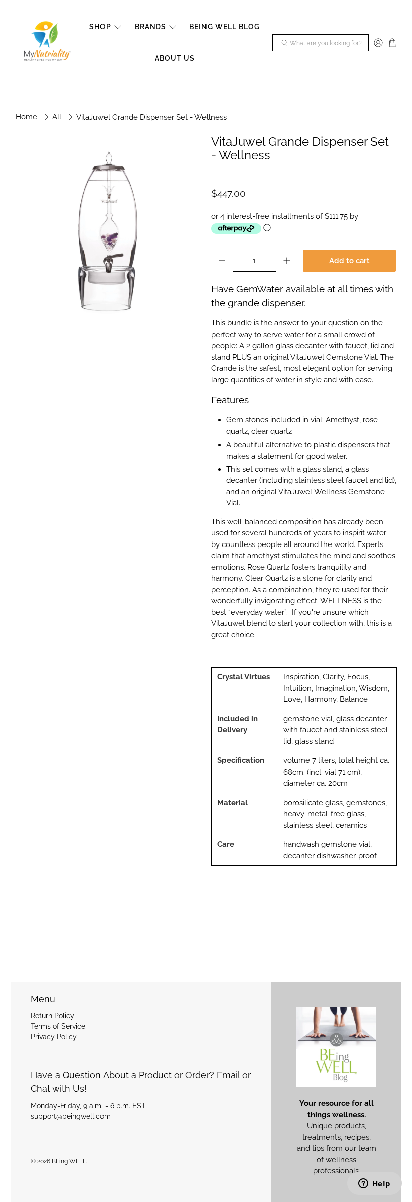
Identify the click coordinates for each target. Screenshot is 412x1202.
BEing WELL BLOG (224, 27)
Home (26, 117)
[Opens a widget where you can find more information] (374, 1184)
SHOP (100, 27)
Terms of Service (58, 1026)
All (56, 117)
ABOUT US (175, 58)
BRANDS (150, 27)
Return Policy (52, 1016)
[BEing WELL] (46, 43)
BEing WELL (69, 1161)
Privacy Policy (54, 1037)
